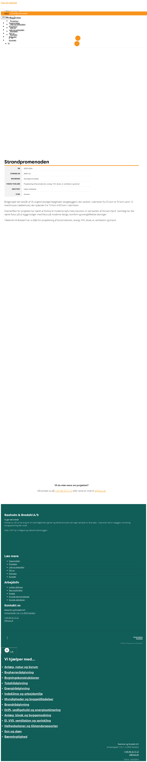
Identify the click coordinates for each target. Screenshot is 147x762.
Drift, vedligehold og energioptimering (32, 710)
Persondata (138, 637)
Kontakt (13, 35)
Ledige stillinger (16, 587)
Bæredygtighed (15, 736)
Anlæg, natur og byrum (21, 667)
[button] (12, 38)
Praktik (12, 593)
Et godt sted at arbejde (19, 596)
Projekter (14, 21)
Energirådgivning (17, 688)
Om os (13, 28)
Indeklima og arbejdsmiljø (23, 694)
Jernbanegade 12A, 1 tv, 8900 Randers (19, 613)
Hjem (6, 13)
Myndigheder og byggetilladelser (28, 699)
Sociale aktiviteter (17, 600)
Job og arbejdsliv (17, 24)
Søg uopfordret (15, 590)
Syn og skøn (13, 731)
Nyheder (14, 31)
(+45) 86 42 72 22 (63, 490)
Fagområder (15, 17)
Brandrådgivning (16, 704)
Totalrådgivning (16, 683)
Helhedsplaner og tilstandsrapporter (31, 726)
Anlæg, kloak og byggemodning (27, 715)
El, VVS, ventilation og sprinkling (27, 720)
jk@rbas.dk (100, 490)
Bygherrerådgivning (19, 672)
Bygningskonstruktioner (21, 678)
